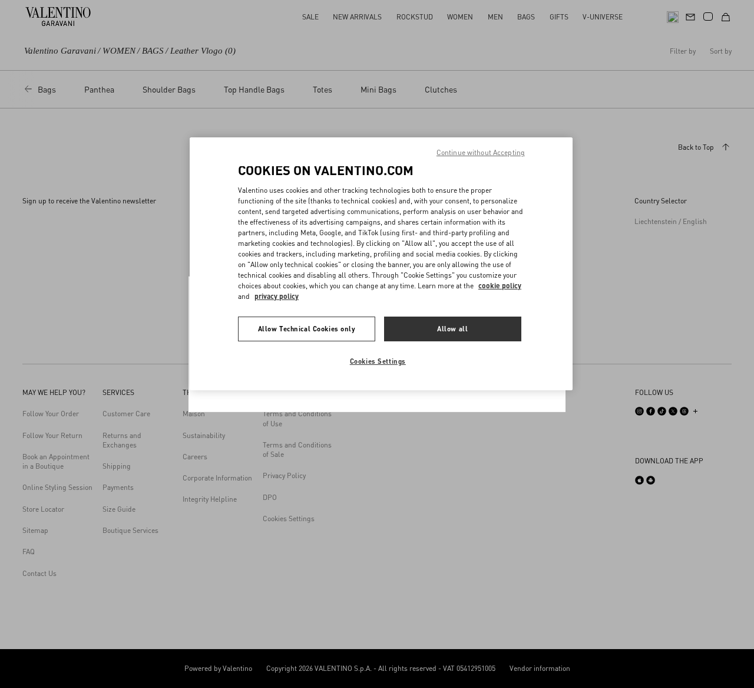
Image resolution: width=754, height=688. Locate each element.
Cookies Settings (378, 361)
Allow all (452, 328)
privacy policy (276, 296)
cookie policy (499, 285)
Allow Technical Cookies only (307, 328)
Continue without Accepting (480, 152)
